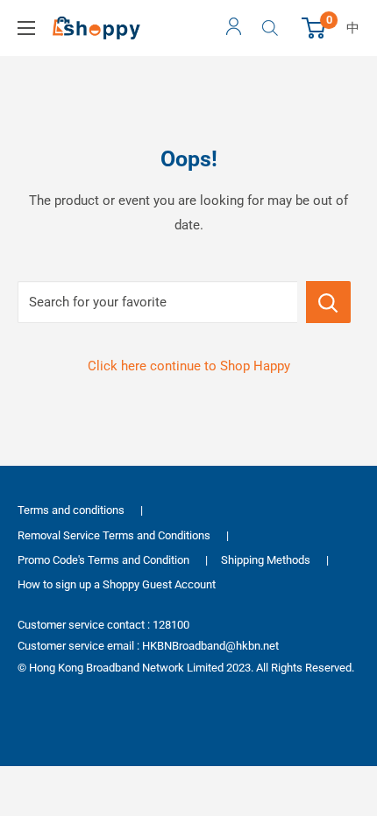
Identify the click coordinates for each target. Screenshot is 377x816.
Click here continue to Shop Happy (189, 366)
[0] (314, 28)
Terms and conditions (71, 510)
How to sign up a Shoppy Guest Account (117, 584)
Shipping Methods (265, 559)
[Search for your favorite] (328, 302)
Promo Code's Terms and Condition (103, 559)
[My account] (233, 28)
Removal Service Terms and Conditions (114, 535)
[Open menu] (26, 28)
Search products (272, 28)
